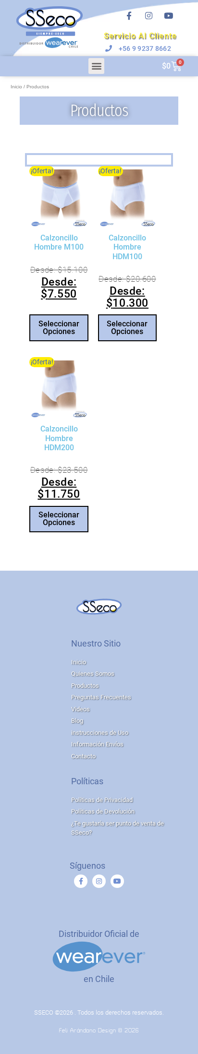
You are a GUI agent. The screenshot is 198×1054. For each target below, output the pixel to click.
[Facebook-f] (129, 16)
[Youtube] (168, 16)
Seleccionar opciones (58, 327)
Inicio (16, 86)
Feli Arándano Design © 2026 (98, 1031)
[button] (96, 66)
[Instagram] (148, 16)
